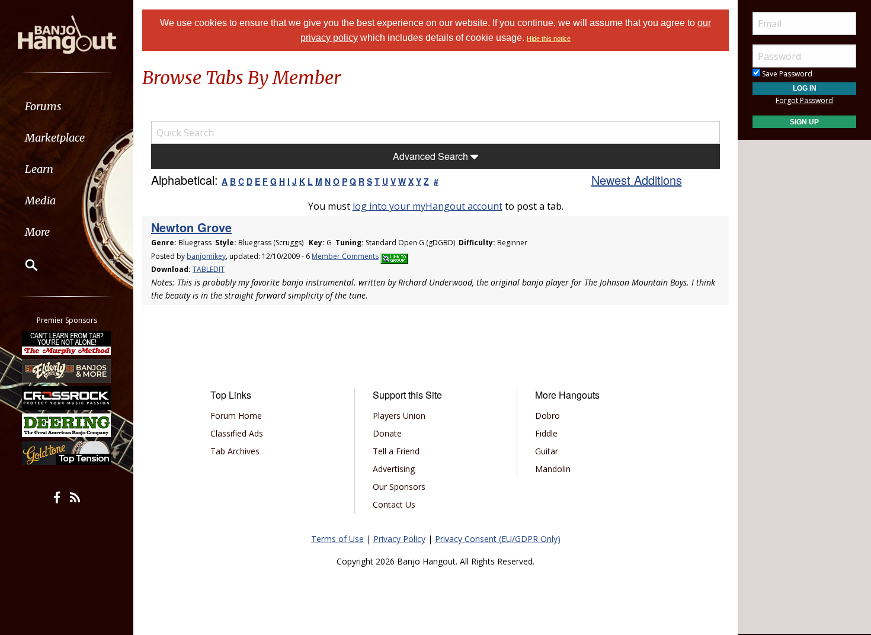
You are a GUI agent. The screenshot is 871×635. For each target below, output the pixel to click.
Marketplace (55, 138)
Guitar (546, 451)
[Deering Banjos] (67, 425)
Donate (387, 433)
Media (40, 200)
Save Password (786, 74)
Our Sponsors (399, 486)
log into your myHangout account (427, 206)
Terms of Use (337, 538)
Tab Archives (235, 451)
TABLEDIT (209, 269)
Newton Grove (191, 227)
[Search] (23, 264)
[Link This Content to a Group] (394, 256)
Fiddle (546, 433)
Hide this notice (549, 38)
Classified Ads (236, 433)
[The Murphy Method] (67, 343)
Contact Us (394, 504)
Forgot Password (804, 100)
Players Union (399, 415)
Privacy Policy (399, 538)
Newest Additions (636, 179)
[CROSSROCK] (67, 398)
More (37, 232)
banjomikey (206, 256)
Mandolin (553, 468)
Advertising (394, 468)
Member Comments (345, 256)
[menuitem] (66, 106)
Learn (39, 169)
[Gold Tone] (67, 453)
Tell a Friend (396, 451)
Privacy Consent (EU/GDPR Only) (498, 538)
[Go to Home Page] (67, 33)
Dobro (547, 415)
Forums (43, 106)
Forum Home (236, 415)
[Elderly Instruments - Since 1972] (67, 370)
